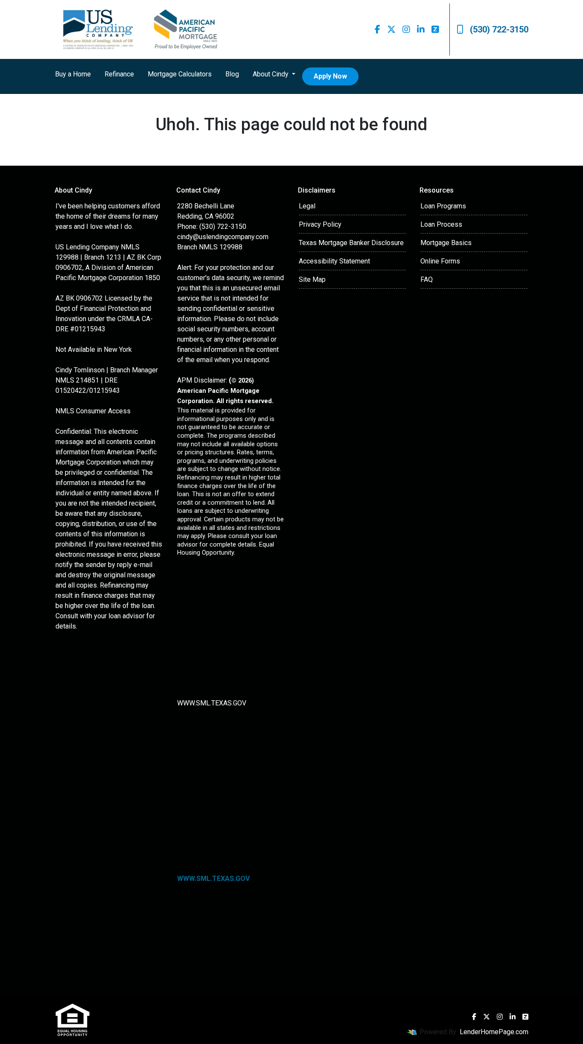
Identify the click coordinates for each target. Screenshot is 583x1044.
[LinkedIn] (421, 29)
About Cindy (271, 74)
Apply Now (330, 76)
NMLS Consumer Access (93, 411)
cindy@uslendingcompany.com (222, 237)
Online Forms (440, 261)
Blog (232, 74)
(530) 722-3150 (499, 29)
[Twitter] (391, 29)
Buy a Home (73, 74)
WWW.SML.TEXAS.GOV (211, 703)
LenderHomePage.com (494, 1032)
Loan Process (441, 224)
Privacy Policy (320, 224)
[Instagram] (406, 29)
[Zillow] (435, 29)
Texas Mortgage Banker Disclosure (351, 243)
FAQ (426, 279)
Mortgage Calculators (180, 74)
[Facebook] (377, 29)
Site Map (312, 279)
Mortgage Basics (446, 243)
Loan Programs (443, 206)
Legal (307, 206)
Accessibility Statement (334, 261)
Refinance (119, 74)
